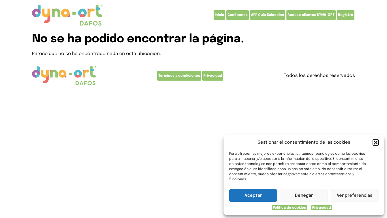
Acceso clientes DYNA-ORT (311, 15)
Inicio (219, 15)
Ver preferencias (354, 195)
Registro (345, 15)
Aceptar (253, 195)
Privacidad (321, 207)
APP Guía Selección (267, 15)
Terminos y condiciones (179, 75)
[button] (376, 142)
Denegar (304, 195)
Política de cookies (289, 207)
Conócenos (237, 15)
